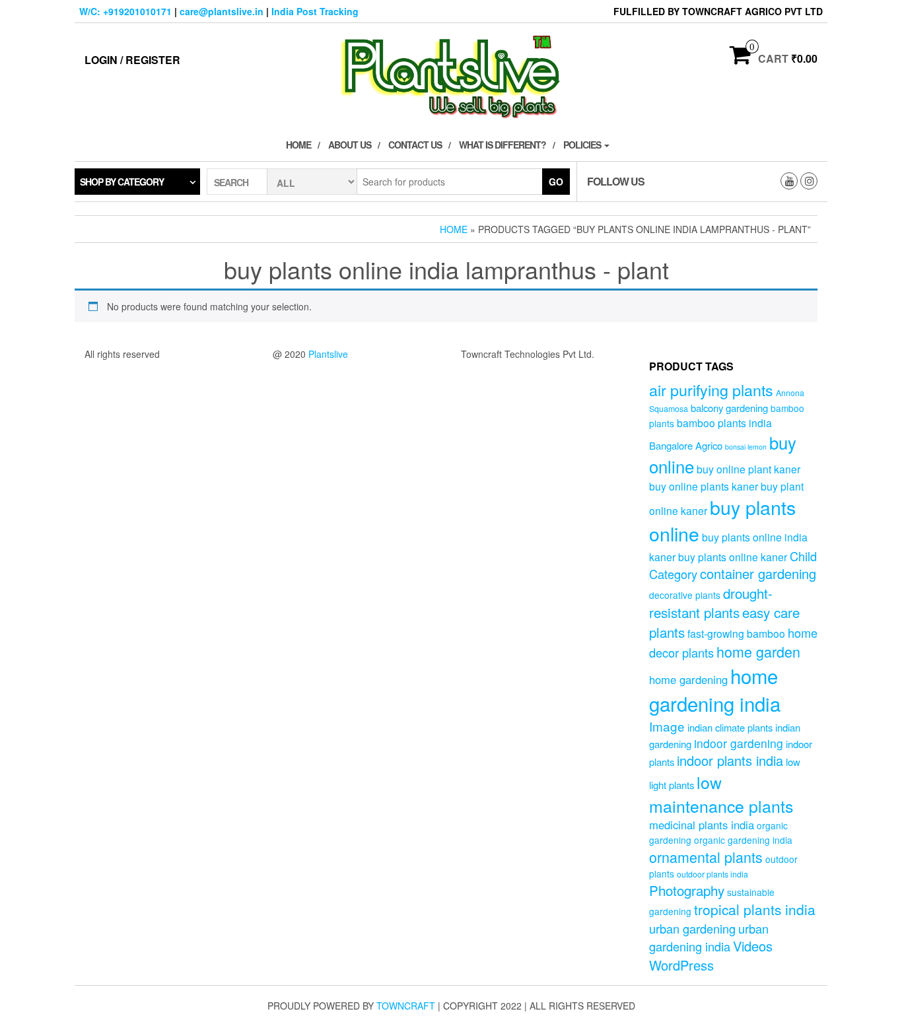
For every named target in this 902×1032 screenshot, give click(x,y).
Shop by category (122, 181)
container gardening (758, 573)
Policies (583, 144)
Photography (686, 890)
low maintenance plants (721, 793)
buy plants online (722, 520)
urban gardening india (709, 937)
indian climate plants (730, 727)
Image (667, 726)
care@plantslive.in (221, 11)
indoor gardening (738, 743)
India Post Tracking (315, 11)
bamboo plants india (724, 422)
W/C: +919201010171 (125, 11)
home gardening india (715, 689)
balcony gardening (729, 408)
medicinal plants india (701, 825)
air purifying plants (711, 389)
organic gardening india (743, 839)
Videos (753, 945)
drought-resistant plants (711, 602)
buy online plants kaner (703, 486)
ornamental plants (706, 856)
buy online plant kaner (748, 469)
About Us (349, 144)
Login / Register (132, 59)
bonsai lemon (746, 447)
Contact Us (415, 144)
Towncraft (405, 1005)
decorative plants (684, 595)
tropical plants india (754, 909)
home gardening (688, 679)
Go (556, 181)
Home (298, 144)
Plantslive (328, 354)
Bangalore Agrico (685, 445)
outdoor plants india (712, 874)
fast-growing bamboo (736, 633)
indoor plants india (730, 760)
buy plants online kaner (732, 556)
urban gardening (692, 928)
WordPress (681, 965)
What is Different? (502, 144)
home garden (758, 651)
